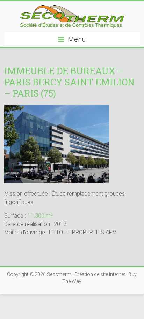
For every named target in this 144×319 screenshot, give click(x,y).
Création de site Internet (99, 274)
